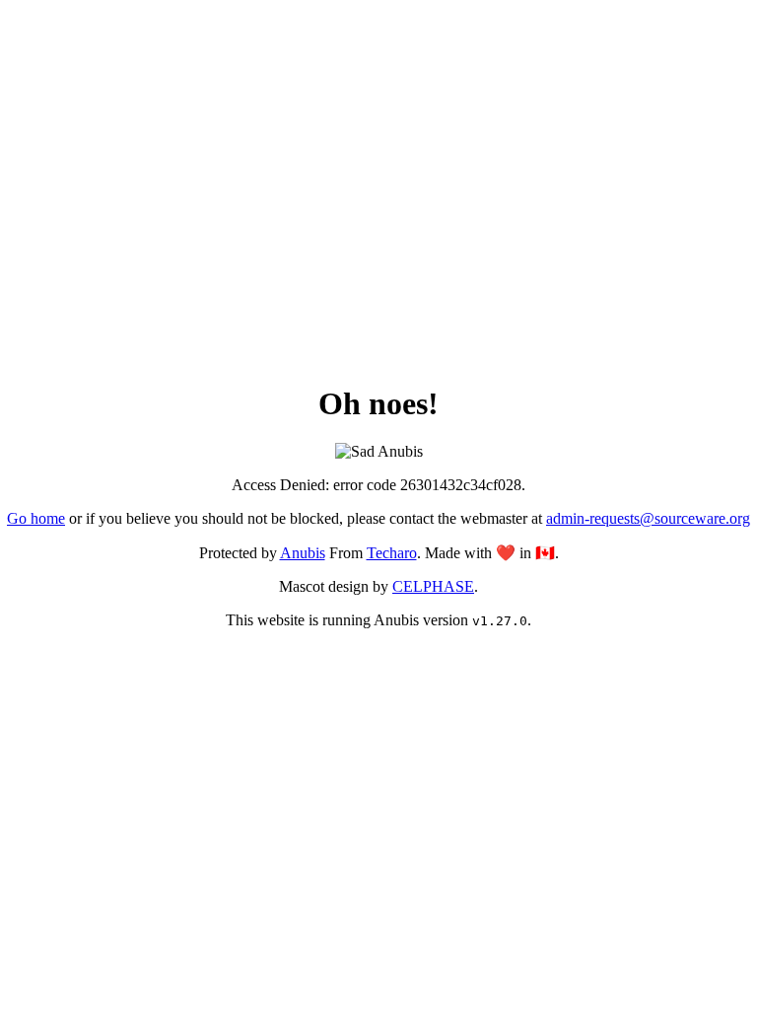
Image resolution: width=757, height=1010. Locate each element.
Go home (36, 518)
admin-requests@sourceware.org (648, 518)
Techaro (392, 552)
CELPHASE (433, 586)
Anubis (302, 552)
